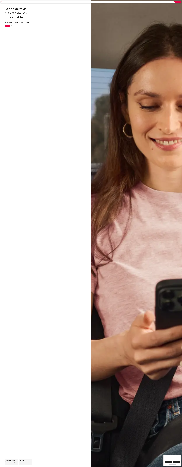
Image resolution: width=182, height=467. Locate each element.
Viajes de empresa (20, 1)
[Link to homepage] (4, 1)
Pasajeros (10, 1)
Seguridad (164, 1)
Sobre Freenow (169, 1)
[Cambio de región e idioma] (173, 1)
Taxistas (15, 1)
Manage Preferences (172, 464)
